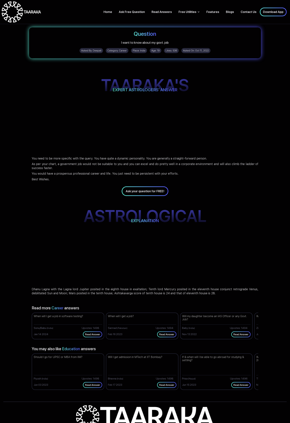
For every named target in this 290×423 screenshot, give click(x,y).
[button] (189, 11)
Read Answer (92, 334)
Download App (273, 12)
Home (108, 12)
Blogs (230, 12)
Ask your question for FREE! (145, 191)
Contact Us (248, 12)
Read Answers (162, 12)
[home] (21, 12)
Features (212, 12)
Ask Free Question (132, 12)
